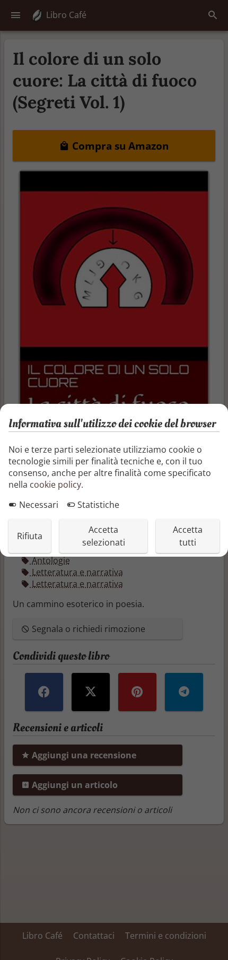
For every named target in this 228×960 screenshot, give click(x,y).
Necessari (37, 505)
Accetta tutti (188, 536)
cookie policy (55, 484)
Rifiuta (29, 536)
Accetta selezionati (103, 536)
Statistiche (97, 505)
